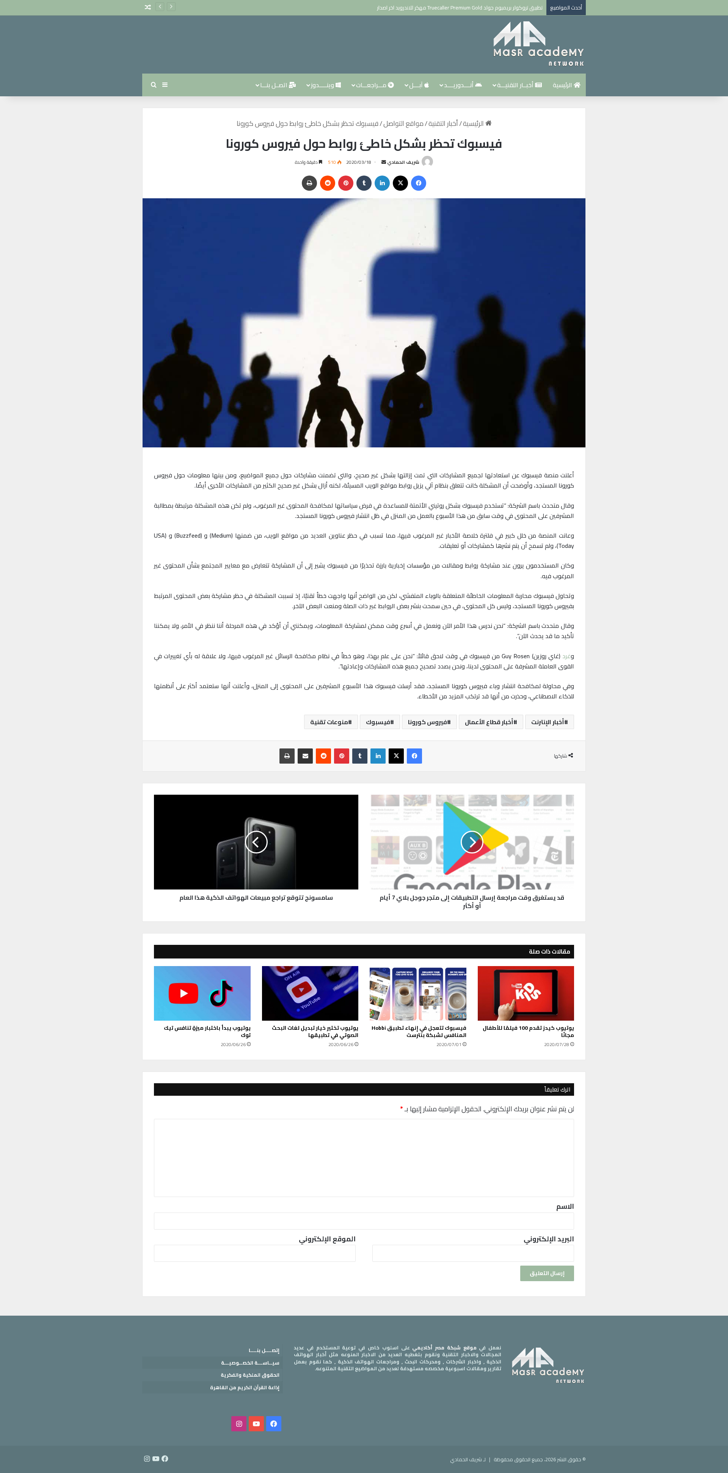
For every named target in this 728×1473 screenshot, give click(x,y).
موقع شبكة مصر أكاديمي (444, 1347)
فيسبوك (378, 722)
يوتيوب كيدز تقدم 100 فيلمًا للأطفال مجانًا (528, 1031)
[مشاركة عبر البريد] (305, 756)
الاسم (565, 1206)
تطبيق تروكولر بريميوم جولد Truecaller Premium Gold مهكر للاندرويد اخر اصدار (460, 8)
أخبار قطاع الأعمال (489, 722)
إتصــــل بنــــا (264, 1350)
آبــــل (416, 85)
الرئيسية (563, 85)
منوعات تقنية (329, 722)
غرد (566, 656)
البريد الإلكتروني (549, 1239)
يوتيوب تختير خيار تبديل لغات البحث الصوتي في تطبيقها (315, 1031)
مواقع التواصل (403, 123)
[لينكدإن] (382, 183)
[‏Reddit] (327, 183)
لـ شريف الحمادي (468, 1459)
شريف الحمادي (403, 162)
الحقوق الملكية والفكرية (250, 1374)
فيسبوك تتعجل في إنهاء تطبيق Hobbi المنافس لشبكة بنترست (419, 1031)
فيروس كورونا (427, 722)
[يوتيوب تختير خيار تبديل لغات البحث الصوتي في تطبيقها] (310, 993)
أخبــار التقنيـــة (516, 85)
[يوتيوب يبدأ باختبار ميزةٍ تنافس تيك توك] (202, 993)
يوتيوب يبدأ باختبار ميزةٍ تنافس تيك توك (207, 1031)
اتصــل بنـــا (274, 85)
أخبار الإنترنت (547, 722)
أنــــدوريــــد (459, 85)
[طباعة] (309, 183)
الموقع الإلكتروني (327, 1239)
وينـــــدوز (323, 85)
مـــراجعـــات (372, 85)
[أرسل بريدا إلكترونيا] (383, 162)
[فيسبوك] (418, 183)
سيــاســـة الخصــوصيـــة (250, 1362)
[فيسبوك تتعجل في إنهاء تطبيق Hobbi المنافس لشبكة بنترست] (418, 993)
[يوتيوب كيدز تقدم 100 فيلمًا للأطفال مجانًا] (526, 993)
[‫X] (400, 183)
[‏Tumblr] (364, 183)
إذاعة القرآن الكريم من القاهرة (244, 1387)
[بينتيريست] (345, 183)
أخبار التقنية (443, 123)
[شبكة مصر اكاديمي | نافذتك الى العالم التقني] (538, 44)
